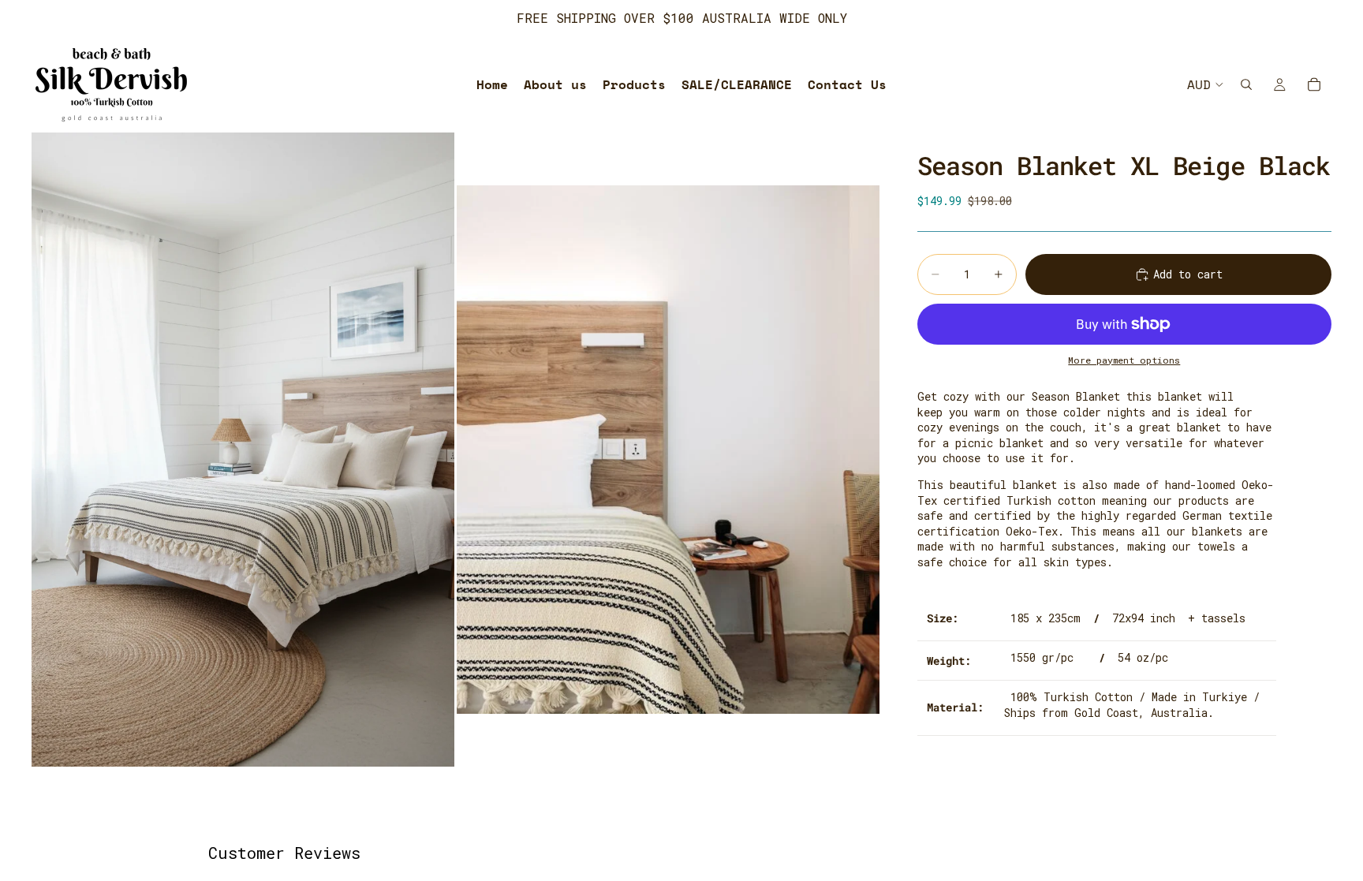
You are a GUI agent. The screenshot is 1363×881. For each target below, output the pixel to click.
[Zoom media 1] (243, 450)
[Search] (1246, 84)
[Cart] (1314, 84)
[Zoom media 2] (668, 450)
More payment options (1124, 360)
